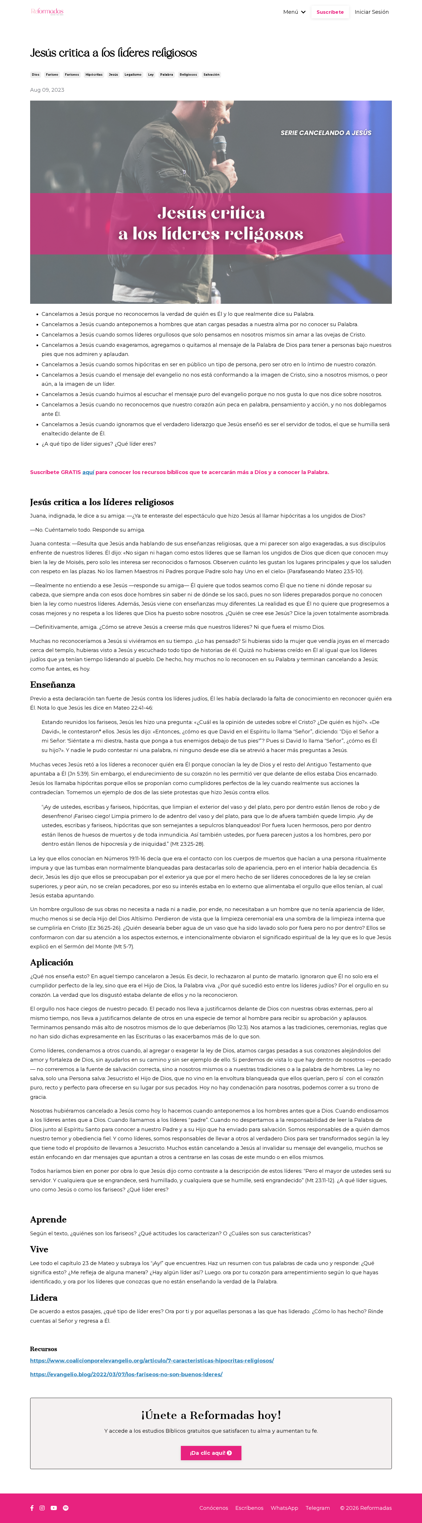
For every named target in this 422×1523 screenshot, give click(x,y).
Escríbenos (249, 1508)
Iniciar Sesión (372, 12)
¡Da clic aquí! (208, 1453)
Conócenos (214, 1508)
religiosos (188, 75)
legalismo (133, 75)
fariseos (72, 75)
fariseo (52, 75)
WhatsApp (284, 1508)
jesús (113, 75)
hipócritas (94, 75)
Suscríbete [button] (330, 12)
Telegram (317, 1508)
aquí (88, 472)
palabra (166, 75)
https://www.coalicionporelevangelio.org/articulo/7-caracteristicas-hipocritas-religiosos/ (152, 1361)
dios (35, 75)
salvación (211, 75)
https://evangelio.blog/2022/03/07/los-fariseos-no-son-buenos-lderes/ (126, 1374)
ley (151, 75)
